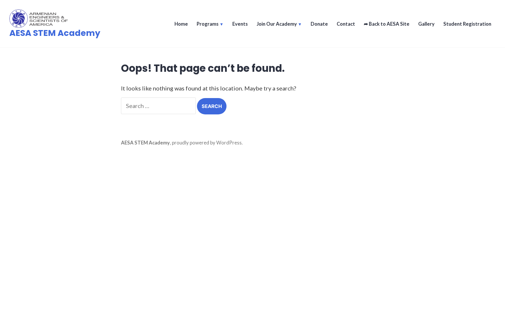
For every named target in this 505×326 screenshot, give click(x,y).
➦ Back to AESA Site (386, 24)
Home (181, 24)
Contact (346, 24)
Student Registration (467, 24)
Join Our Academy (277, 24)
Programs (208, 24)
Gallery (426, 24)
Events (240, 24)
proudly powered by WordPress (207, 143)
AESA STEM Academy (54, 33)
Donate (319, 24)
